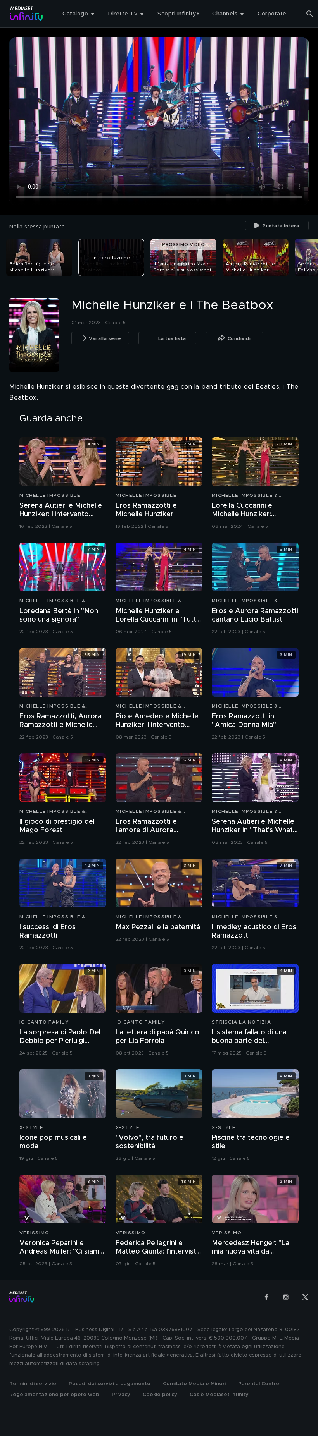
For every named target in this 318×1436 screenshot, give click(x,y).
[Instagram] (285, 1296)
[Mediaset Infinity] (26, 14)
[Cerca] (310, 14)
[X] (305, 1296)
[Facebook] (266, 1296)
